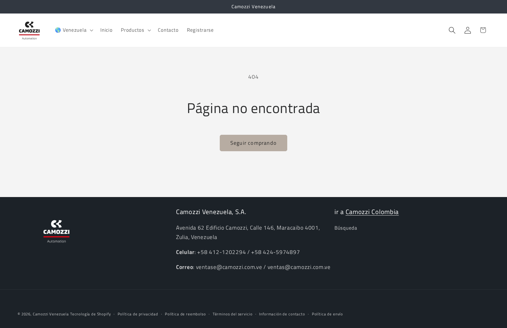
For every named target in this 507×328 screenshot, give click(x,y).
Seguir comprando (253, 143)
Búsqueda (345, 228)
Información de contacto (282, 314)
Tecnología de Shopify (90, 314)
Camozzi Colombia (372, 211)
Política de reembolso (185, 314)
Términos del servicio (233, 314)
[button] (73, 30)
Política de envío (327, 314)
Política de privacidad (138, 314)
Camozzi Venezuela (51, 314)
